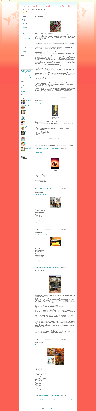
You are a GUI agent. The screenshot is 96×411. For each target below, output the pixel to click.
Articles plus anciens (71, 399)
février (24, 50)
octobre (24, 26)
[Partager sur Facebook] (64, 97)
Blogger (52, 408)
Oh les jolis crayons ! (41, 194)
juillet (24, 43)
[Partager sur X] (63, 97)
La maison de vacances (41, 273)
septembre (24, 27)
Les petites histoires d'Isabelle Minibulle (48, 6)
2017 (23, 22)
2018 (23, 20)
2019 (23, 19)
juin (23, 44)
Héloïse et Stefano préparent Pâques (28, 148)
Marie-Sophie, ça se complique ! (28, 122)
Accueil (55, 399)
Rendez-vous (38, 152)
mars (24, 48)
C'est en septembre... (40, 345)
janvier (24, 51)
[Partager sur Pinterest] (65, 97)
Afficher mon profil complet (30, 12)
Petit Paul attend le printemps (28, 127)
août (23, 41)
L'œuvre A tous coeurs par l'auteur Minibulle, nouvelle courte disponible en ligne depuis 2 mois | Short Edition (27, 72)
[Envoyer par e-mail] (61, 97)
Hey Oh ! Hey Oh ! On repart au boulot (45, 235)
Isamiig (22, 87)
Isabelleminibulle (23, 91)
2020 (23, 17)
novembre (24, 24)
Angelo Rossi (27, 131)
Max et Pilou (27, 105)
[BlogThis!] (62, 97)
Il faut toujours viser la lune (42, 103)
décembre (24, 23)
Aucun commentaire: (55, 148)
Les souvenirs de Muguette (28, 137)
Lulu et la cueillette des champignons (45, 18)
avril (23, 47)
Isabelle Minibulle (30, 11)
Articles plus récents (39, 399)
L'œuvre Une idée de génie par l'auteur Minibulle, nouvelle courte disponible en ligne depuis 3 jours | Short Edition (27, 76)
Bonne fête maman (28, 100)
